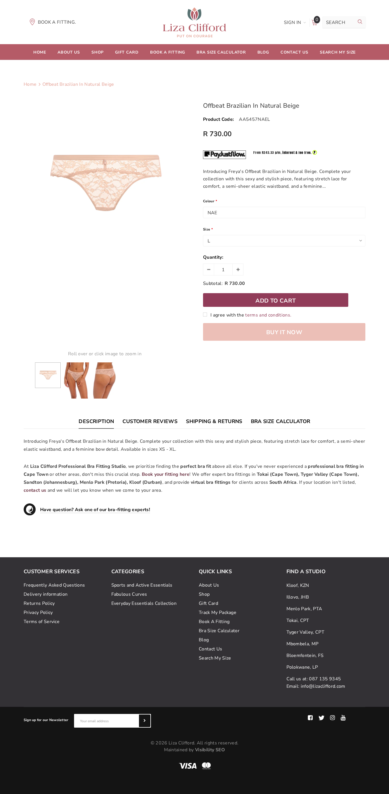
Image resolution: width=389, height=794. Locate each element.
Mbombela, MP (302, 644)
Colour (210, 201)
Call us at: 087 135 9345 (313, 679)
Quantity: (213, 257)
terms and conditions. (268, 315)
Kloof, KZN (297, 585)
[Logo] (194, 22)
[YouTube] (343, 717)
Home (30, 84)
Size (208, 229)
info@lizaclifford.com (323, 686)
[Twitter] (321, 717)
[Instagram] (332, 717)
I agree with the (250, 315)
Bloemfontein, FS (305, 655)
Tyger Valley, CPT (305, 632)
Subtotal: (213, 283)
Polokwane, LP (302, 667)
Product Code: (218, 119)
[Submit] (144, 721)
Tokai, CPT (297, 620)
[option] (105, 184)
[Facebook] (310, 717)
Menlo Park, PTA (304, 609)
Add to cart (275, 301)
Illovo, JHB (297, 597)
